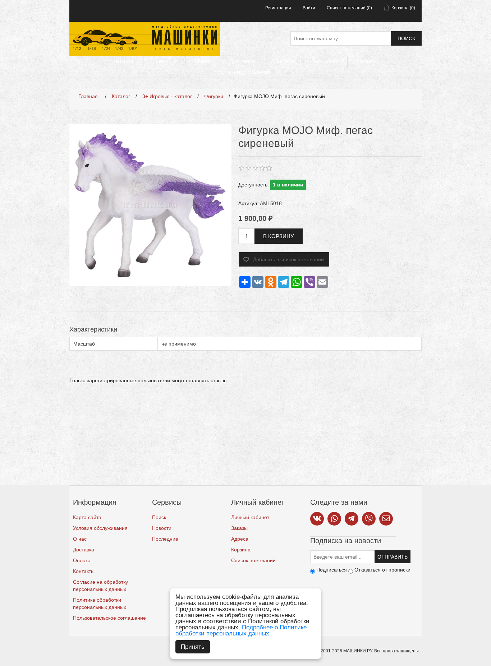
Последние (165, 539)
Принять (193, 646)
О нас (202, 61)
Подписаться (331, 570)
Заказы (239, 528)
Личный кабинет (250, 517)
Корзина (241, 549)
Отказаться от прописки (382, 570)
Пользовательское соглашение (109, 618)
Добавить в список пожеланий (288, 259)
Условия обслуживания (100, 528)
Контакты (325, 61)
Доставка (242, 61)
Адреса (239, 539)
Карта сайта (87, 517)
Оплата (283, 61)
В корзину (278, 236)
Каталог (123, 61)
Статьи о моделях (245, 72)
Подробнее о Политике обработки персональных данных (241, 630)
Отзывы (368, 61)
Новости (164, 61)
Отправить (392, 557)
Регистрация (278, 7)
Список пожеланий (253, 560)
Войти (309, 7)
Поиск (406, 38)
